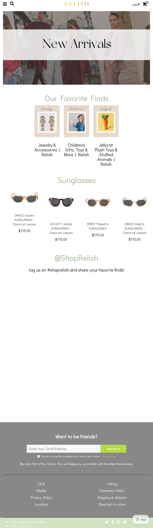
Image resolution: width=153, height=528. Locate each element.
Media (41, 490)
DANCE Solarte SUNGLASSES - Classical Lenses (134, 228)
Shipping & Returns (112, 497)
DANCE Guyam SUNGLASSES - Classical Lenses (24, 219)
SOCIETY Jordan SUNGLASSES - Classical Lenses (61, 228)
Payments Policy (111, 490)
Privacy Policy (109, 456)
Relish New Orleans (31, 522)
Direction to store (111, 504)
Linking (112, 483)
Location (41, 504)
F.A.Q (41, 483)
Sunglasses (76, 180)
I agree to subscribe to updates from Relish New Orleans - (78, 456)
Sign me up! (113, 448)
